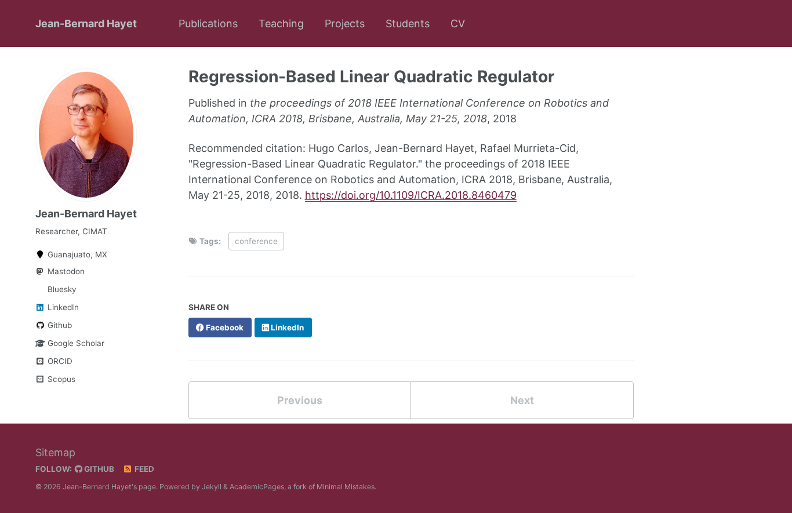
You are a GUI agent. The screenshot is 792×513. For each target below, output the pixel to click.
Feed (143, 469)
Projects (345, 23)
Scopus (60, 379)
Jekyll (211, 486)
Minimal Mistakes (346, 486)
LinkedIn (62, 307)
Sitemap (55, 452)
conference (256, 241)
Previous (299, 400)
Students (408, 23)
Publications (208, 23)
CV (458, 23)
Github (58, 325)
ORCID (58, 361)
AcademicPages (257, 486)
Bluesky (61, 289)
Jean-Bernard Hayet (86, 23)
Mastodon (65, 271)
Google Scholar (74, 343)
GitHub (98, 469)
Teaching (281, 23)
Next (522, 400)
